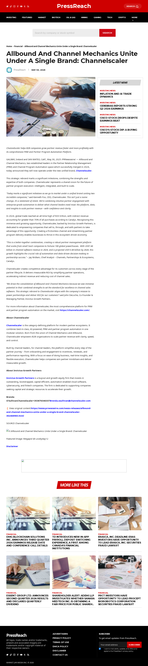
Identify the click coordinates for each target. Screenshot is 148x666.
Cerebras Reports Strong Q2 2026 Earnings (118, 107)
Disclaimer (12, 446)
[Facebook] (18, 6)
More (134, 17)
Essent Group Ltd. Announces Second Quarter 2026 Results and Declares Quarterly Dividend (27, 600)
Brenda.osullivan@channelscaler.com (70, 400)
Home (9, 46)
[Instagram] (14, 6)
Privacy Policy (62, 638)
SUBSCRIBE (134, 645)
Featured (27, 17)
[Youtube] (21, 6)
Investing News (107, 91)
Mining (84, 17)
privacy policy (128, 651)
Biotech (56, 17)
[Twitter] (7, 6)
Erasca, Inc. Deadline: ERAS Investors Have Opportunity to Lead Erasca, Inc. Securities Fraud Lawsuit (119, 541)
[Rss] (28, 6)
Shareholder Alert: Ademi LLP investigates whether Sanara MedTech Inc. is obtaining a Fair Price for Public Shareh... (73, 600)
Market (42, 17)
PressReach (20, 70)
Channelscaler (84, 170)
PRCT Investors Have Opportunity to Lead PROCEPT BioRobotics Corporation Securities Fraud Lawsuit (119, 600)
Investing (11, 17)
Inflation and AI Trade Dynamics (116, 95)
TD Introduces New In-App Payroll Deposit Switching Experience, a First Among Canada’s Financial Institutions (71, 542)
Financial (18, 46)
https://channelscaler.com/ (74, 310)
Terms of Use (61, 642)
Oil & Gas (70, 17)
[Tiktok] (11, 6)
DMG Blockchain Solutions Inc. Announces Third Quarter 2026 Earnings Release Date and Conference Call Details (27, 541)
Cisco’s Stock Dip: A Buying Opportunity (118, 131)
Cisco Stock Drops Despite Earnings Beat (119, 119)
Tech (109, 17)
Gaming (97, 17)
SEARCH (130, 6)
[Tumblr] (25, 6)
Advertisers (60, 634)
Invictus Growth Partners (20, 377)
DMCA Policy (60, 646)
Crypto (122, 17)
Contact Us (60, 655)
